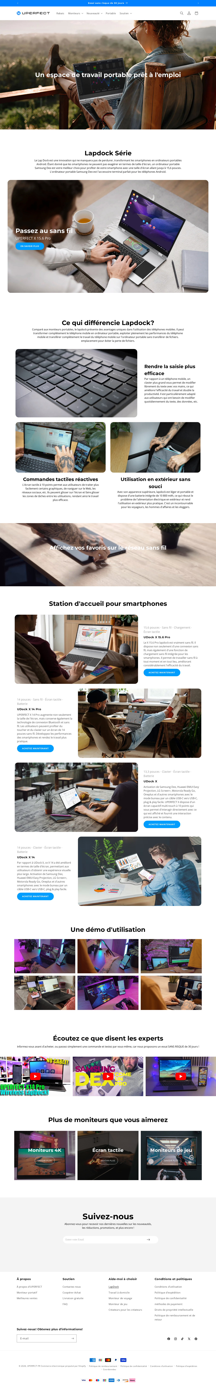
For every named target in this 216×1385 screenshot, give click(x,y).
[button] (75, 13)
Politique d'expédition (168, 1292)
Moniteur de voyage (120, 1298)
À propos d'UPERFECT (29, 1286)
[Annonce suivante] (198, 3)
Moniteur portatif (27, 1292)
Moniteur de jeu (118, 1303)
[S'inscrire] (72, 1338)
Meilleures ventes (27, 1298)
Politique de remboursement (103, 1366)
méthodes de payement (168, 1303)
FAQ (65, 1303)
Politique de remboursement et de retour (175, 1317)
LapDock (114, 1286)
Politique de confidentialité (171, 1298)
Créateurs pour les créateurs (125, 1309)
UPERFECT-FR (33, 1366)
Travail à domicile (119, 1292)
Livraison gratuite (73, 1298)
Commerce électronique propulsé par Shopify (63, 1366)
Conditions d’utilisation (161, 1366)
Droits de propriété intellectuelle (174, 1309)
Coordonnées (109, 1369)
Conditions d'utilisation (168, 1286)
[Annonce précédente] (17, 3)
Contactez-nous (72, 1286)
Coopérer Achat (72, 1292)
